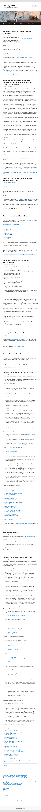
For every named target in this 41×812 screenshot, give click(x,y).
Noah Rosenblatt (8, 506)
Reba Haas (12, 86)
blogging (31, 254)
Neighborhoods (8, 74)
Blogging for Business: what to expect (14, 623)
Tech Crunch (10, 657)
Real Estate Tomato (14, 501)
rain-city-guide (17, 348)
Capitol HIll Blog (6, 205)
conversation (18, 210)
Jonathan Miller (7, 503)
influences (17, 527)
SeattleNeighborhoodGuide (30, 385)
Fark (11, 451)
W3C (27, 671)
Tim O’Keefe (7, 510)
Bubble (15, 210)
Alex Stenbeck (7, 515)
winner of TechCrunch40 (9, 358)
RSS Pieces (14, 490)
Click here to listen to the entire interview (10, 247)
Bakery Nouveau (8, 237)
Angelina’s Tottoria (8, 233)
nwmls (22, 552)
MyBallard (5, 40)
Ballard (19, 74)
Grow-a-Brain (31, 450)
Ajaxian (15, 657)
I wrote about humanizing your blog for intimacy (16, 606)
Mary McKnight (7, 490)
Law (6, 348)
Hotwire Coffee (7, 238)
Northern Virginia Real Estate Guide (18, 512)
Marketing (28, 172)
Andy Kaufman (7, 507)
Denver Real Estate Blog (16, 491)
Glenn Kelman (7, 498)
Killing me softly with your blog (13, 633)
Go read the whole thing (17, 549)
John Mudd (7, 518)
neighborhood (35, 74)
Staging (4, 173)
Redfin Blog (14, 498)
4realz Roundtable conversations (22, 266)
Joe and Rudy (7, 499)
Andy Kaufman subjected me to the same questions (23, 523)
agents (15, 760)
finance (11, 367)
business (20, 172)
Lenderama (14, 514)
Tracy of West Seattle (20, 57)
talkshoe (17, 327)
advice (12, 760)
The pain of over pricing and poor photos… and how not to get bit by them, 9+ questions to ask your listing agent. (17, 82)
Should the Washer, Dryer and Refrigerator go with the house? (17, 775)
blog (29, 254)
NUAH (17, 671)
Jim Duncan (7, 505)
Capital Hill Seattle (8, 229)
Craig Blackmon (5, 793)
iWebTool (20, 671)
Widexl (15, 671)
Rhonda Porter (5, 790)
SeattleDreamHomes (20, 385)
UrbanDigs (14, 506)
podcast (28, 326)
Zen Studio (24, 671)
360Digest (29, 387)
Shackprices (5, 539)
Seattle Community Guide (13, 23)
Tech (8, 348)
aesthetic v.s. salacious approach (19, 443)
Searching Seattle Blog (18, 493)
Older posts (5, 765)
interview (22, 74)
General (7, 527)
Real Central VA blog (15, 505)
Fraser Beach (7, 516)
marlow (23, 527)
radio (7, 75)
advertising (14, 172)
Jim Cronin (7, 501)
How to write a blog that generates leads (14, 629)
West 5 (6, 234)
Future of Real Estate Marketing (17, 495)
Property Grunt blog (16, 509)
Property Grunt (7, 509)
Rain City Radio (13, 74)
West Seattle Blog (28, 220)
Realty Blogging (28, 394)
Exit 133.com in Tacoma (9, 232)
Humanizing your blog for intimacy (13, 631)
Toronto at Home (14, 516)
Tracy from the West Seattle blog (18, 207)
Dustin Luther (13, 35)
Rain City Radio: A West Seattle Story (15, 216)
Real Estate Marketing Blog (16, 510)
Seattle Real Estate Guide (23, 23)
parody (24, 210)
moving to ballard (26, 74)
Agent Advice (8, 172)
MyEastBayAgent (14, 507)
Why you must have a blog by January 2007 (15, 628)
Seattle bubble (23, 184)
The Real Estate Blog (11, 519)
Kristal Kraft (7, 491)
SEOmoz (9, 661)
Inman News (16, 394)
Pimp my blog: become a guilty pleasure (14, 632)
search (28, 552)
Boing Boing (7, 451)
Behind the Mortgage (14, 515)
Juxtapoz (32, 417)
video (24, 348)
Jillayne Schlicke (6, 791)
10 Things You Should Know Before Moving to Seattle (15, 779)
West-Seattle (18, 255)
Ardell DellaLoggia (8, 493)
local (36, 254)
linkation (12, 341)
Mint (25, 358)
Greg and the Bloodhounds (9, 502)
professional (35, 172)
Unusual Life (9, 389)
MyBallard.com (7, 230)
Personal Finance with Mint (12, 354)
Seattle (32, 210)
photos (31, 172)
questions (4, 75)
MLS (17, 552)
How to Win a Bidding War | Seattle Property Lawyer (11, 777)
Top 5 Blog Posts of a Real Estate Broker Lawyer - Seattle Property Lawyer (15, 781)
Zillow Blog (14, 494)
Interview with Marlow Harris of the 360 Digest (18, 372)
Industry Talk (5, 23)
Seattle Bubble (32, 199)
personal (19, 367)
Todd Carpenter (8, 514)
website (14, 255)
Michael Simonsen (8, 497)
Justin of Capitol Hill (28, 57)
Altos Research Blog (17, 497)
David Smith (7, 511)
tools (12, 761)
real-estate (29, 210)
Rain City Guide (9, 5)
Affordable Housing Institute (16, 511)
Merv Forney (7, 512)
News (4, 255)
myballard (31, 74)
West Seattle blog (7, 70)
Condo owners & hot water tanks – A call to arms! (15, 783)
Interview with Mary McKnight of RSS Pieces (17, 557)
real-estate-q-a (32, 527)
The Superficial (10, 658)
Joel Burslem (7, 495)
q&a (25, 527)
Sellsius (9, 646)
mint (16, 367)
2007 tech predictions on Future (13, 621)
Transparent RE (10, 648)
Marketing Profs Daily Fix (12, 656)
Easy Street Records (8, 236)
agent (17, 172)
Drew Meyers (7, 494)
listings (15, 552)
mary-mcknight (27, 760)
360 (11, 527)
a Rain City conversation (20, 326)
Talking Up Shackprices (10, 532)
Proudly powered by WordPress (20, 808)
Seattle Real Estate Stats (32, 23)
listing (26, 172)
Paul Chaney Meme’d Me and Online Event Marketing (17, 615)
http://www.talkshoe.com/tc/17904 (9, 277)
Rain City (9, 650)
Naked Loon (31, 184)
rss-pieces (8, 761)
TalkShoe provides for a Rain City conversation (13, 285)
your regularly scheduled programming (18, 346)
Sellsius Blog (14, 499)
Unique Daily (15, 451)
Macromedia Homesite (9, 671)
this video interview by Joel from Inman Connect (15, 339)
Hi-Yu (6, 240)
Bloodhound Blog (20, 502)
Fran (6, 519)
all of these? (25, 450)
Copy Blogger (10, 660)
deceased (18, 518)
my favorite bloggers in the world (30, 376)
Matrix (12, 503)
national (19, 552)
